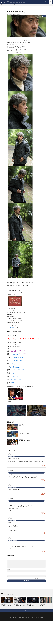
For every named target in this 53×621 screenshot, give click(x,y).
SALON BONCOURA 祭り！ (12, 4)
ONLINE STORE (23, 2)
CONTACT (18, 2)
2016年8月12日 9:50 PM (13, 520)
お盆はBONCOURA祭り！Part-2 (19, 605)
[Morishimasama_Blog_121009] (15, 398)
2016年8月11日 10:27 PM (13, 456)
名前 (8, 569)
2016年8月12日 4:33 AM (13, 472)
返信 (42, 465)
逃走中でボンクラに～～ (24, 433)
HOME (3, 4)
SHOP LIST (23, 0)
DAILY (6, 4)
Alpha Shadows (13, 383)
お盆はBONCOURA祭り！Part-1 (32, 605)
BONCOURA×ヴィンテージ (6, 605)
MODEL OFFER (12, 2)
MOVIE (19, 0)
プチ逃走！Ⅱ (21, 425)
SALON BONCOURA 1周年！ (25, 440)
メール (8, 573)
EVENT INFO (36, 0)
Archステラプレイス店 (15, 364)
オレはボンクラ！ (30, 615)
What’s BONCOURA (13, 0)
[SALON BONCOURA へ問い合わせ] (14, 305)
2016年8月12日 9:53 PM (13, 540)
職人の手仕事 (42, 605)
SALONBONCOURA (30, 0)
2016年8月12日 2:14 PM (13, 487)
